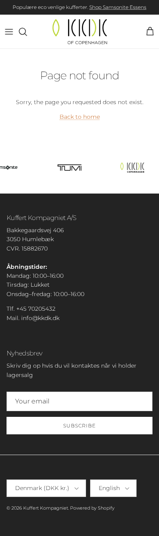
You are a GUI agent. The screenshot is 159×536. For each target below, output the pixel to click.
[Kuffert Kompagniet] (79, 31)
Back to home (80, 116)
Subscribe (79, 426)
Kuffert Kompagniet (45, 508)
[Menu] (9, 32)
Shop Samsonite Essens (117, 7)
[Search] (27, 32)
